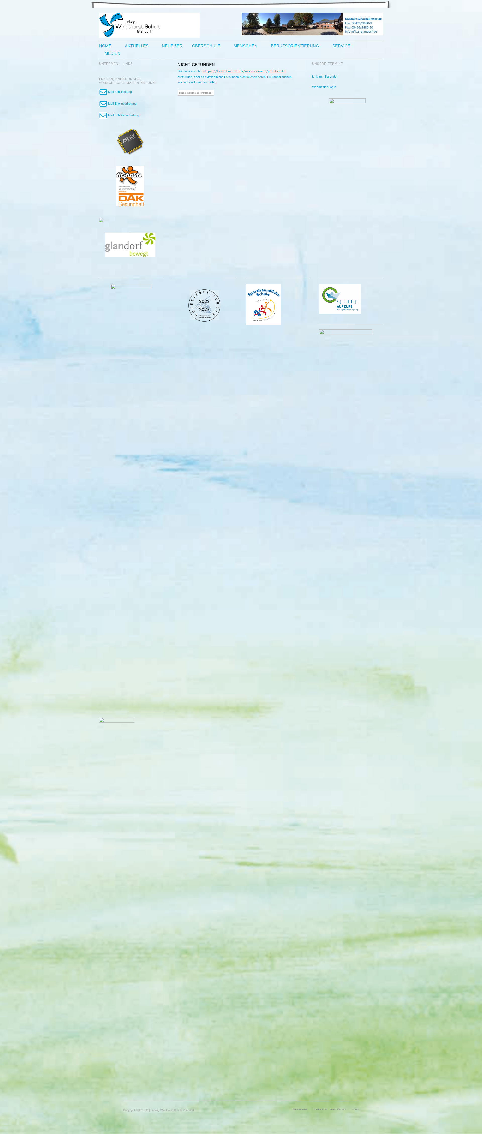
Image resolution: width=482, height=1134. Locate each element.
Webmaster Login (324, 87)
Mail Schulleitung (119, 91)
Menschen (245, 46)
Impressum (299, 1109)
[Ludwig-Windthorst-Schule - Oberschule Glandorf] (149, 24)
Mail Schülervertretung (123, 115)
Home (105, 46)
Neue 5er (172, 46)
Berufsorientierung (295, 46)
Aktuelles (137, 46)
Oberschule (206, 46)
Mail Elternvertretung (122, 103)
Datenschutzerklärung (330, 1109)
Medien (112, 54)
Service (341, 46)
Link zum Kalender (325, 76)
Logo (355, 1109)
